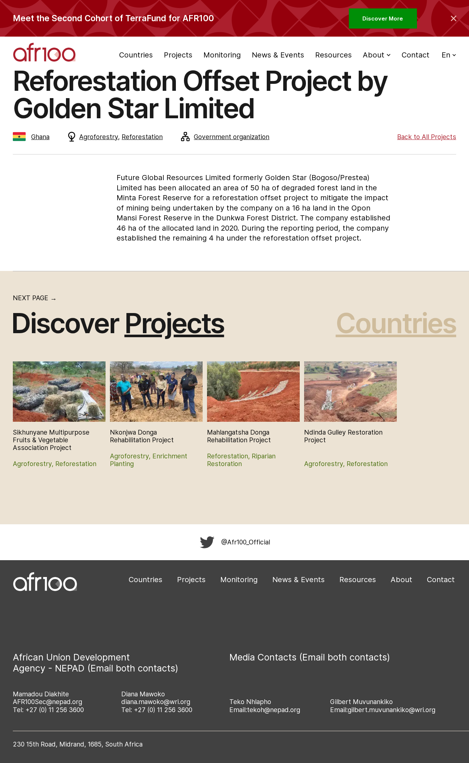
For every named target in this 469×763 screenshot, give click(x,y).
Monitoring (222, 55)
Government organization (231, 137)
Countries (136, 55)
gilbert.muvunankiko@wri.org (391, 710)
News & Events (278, 55)
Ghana (40, 137)
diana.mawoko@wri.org (155, 702)
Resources (333, 55)
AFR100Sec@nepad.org (47, 702)
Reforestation (142, 137)
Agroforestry (98, 137)
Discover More (382, 18)
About (401, 579)
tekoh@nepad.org (273, 710)
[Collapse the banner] (453, 18)
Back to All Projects (426, 137)
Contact (415, 55)
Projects (178, 55)
